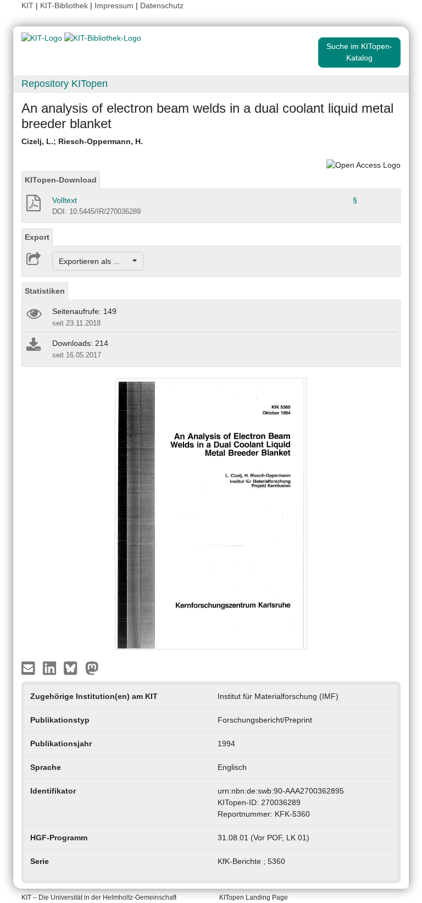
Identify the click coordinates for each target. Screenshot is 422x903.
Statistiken (45, 291)
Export (37, 237)
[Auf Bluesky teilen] (73, 667)
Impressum (114, 5)
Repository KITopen (64, 83)
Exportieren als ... (95, 261)
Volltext (64, 200)
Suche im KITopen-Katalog (359, 52)
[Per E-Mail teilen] (29, 667)
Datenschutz (162, 5)
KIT (27, 5)
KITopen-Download (61, 179)
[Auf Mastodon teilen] (92, 667)
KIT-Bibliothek (65, 5)
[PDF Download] (33, 206)
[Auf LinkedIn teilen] (50, 667)
